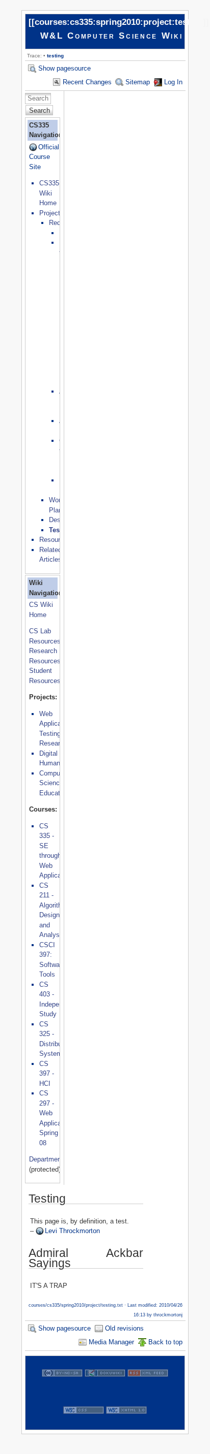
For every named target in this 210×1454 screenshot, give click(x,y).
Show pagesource (64, 68)
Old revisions (124, 1328)
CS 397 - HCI (46, 1073)
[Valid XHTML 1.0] (126, 1425)
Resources (55, 539)
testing (55, 55)
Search (39, 110)
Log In (173, 82)
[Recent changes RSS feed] (147, 1388)
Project (49, 213)
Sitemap (137, 82)
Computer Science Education (54, 783)
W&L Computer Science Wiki (111, 36)
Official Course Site (44, 157)
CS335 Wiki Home (49, 193)
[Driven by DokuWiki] (105, 1388)
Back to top (165, 1342)
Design (59, 520)
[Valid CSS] (83, 1425)
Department (46, 1159)
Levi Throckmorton (72, 1231)
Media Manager (111, 1342)
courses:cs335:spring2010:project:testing (119, 22)
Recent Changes (87, 82)
